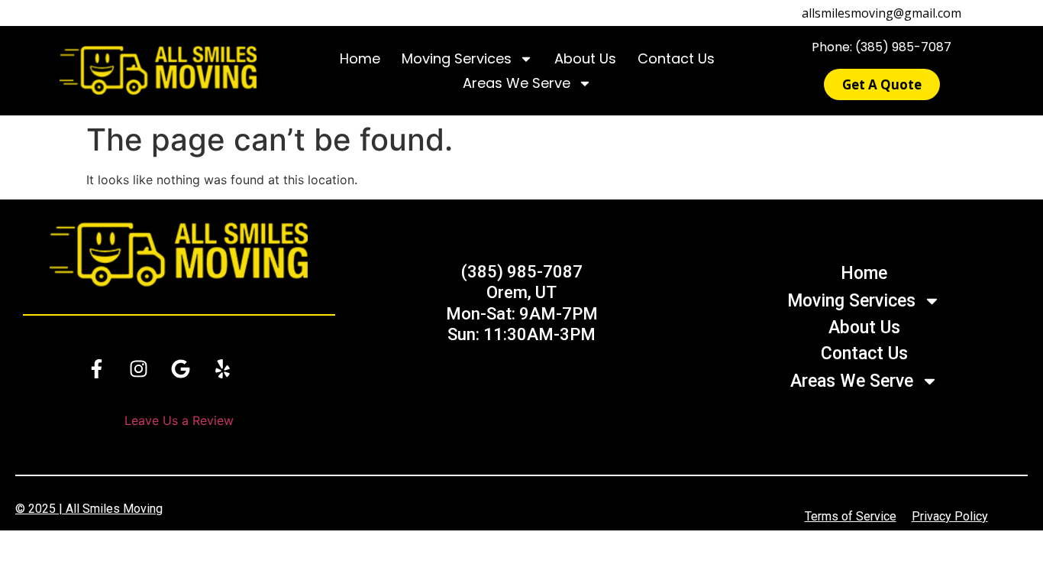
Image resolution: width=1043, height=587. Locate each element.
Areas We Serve (516, 82)
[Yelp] (222, 369)
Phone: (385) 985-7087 (881, 47)
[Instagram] (138, 369)
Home (360, 58)
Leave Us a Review (179, 420)
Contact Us (676, 58)
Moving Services (457, 58)
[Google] (180, 369)
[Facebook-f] (96, 369)
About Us (585, 58)
